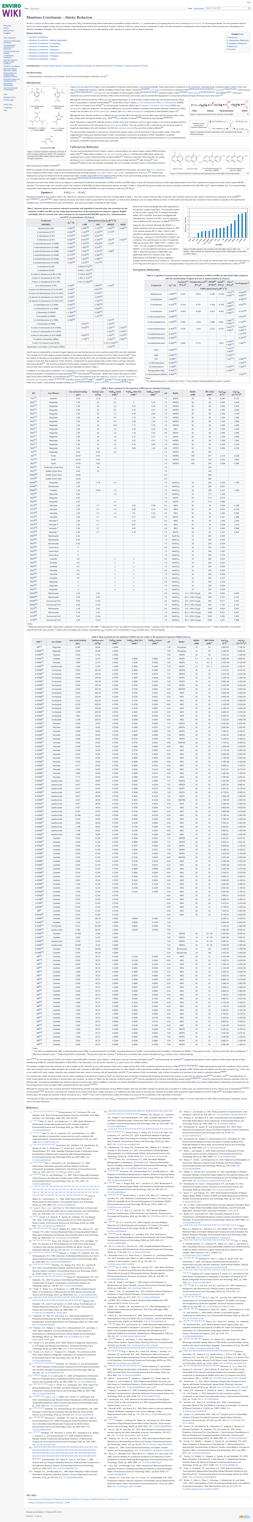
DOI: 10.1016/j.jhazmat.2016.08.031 (82, 1250)
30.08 (148, 1111)
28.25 (85, 1450)
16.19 (57, 1300)
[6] (149, 89)
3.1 (38, 1132)
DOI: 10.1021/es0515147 (51, 1373)
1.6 (51, 1111)
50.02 (120, 1348)
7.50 (85, 1192)
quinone (81, 160)
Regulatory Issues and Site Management (12, 80)
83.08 (223, 1351)
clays (73, 382)
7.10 (72, 1186)
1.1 (38, 1111)
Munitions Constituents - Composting (44, 43)
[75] (232, 292)
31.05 (134, 1129)
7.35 (96, 1189)
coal (128, 154)
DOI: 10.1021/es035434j (42, 1325)
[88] (90, 373)
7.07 (61, 1186)
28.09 (77, 1447)
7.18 (34, 1189)
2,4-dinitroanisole (169, 102)
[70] (112, 178)
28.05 (59, 1447)
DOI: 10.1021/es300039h (222, 1190)
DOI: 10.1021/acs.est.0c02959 (201, 1477)
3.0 (35, 1132)
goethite (113, 377)
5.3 (43, 1162)
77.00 (186, 1270)
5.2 (40, 1162)
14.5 (53, 1276)
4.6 (51, 1144)
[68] (107, 178)
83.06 (214, 1351)
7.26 (63, 1189)
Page (26, 8)
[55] (122, 156)
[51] (171, 117)
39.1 (114, 1234)
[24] (83, 92)
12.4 (50, 1252)
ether (104, 173)
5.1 (38, 1162)
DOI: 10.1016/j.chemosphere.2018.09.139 (200, 1348)
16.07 (68, 1297)
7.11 (75, 1186)
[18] (230, 89)
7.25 (59, 1189)
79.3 (196, 1297)
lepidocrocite (131, 377)
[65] (99, 178)
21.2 (42, 1363)
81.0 (185, 1321)
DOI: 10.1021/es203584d (147, 1297)
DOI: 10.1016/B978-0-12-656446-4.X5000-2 (152, 1450)
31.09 (152, 1129)
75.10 (232, 1240)
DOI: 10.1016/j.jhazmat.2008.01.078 (217, 1306)
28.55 (94, 1456)
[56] (138, 159)
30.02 (120, 1111)
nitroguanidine (76, 108)
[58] (79, 162)
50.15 (114, 1351)
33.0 (110, 1159)
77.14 (185, 1273)
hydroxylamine (138, 111)
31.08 (148, 1129)
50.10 (157, 1348)
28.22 (71, 1450)
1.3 (43, 1111)
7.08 (65, 1186)
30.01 (115, 1111)
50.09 (152, 1348)
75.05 (209, 1240)
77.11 (237, 1270)
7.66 (78, 1195)
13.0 (35, 1264)
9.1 (38, 1216)
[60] (86, 178)
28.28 (34, 1453)
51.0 (110, 1366)
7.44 (63, 1192)
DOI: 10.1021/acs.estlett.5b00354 (156, 1444)
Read (190, 8)
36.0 (110, 1195)
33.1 (114, 1159)
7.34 (93, 1189)
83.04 (204, 1351)
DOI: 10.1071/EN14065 (207, 1399)
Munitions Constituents (38, 37)
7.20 (41, 1189)
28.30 (44, 1453)
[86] (73, 373)
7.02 (42, 1186)
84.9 (218, 1366)
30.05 (134, 1111)
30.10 (157, 1111)
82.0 (185, 1339)
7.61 (59, 1195)
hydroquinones (100, 93)
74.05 (209, 1225)
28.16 (44, 1450)
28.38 (81, 1453)
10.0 (35, 1228)
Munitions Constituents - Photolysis (44, 56)
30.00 (111, 1111)
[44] (230, 92)
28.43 (39, 1456)
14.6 (57, 1276)
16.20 (62, 1300)
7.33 (89, 1189)
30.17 (123, 1114)
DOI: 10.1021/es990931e (84, 1382)
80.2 (192, 1309)
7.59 (52, 1195)
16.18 (53, 1300)
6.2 (40, 1174)
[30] (148, 92)
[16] (210, 89)
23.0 (35, 1384)
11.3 (46, 1240)
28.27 (94, 1450)
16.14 (34, 1300)
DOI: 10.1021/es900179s (223, 1157)
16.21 (67, 1300)
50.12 (166, 1348)
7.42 (56, 1192)
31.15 (114, 1132)
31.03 (125, 1129)
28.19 (57, 1450)
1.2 (40, 1111)
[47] (102, 105)
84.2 (192, 1366)
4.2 (40, 1144)
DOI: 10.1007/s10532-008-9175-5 (130, 1336)
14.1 (39, 1276)
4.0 (35, 1144)
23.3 (46, 1384)
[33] (156, 92)
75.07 (218, 1240)
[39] (205, 92)
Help (5, 110)
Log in (248, 2)
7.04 (50, 1186)
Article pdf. (125, 1405)
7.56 (41, 1195)
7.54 (34, 1195)
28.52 (81, 1456)
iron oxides (155, 90)
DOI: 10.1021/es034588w (198, 1282)
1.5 (49, 1111)
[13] (202, 89)
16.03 (50, 1297)
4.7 (54, 1144)
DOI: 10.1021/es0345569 (70, 1286)
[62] (91, 178)
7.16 (94, 1186)
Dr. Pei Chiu (143, 66)
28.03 (50, 1447)
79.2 (192, 1297)
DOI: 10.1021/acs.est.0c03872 (231, 1363)
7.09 (68, 1186)
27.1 (39, 1432)
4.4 (46, 1144)
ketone (110, 173)
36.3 (121, 1195)
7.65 (74, 1195)
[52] (162, 127)
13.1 (39, 1264)
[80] (36, 474)
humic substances (157, 170)
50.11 (162, 1348)
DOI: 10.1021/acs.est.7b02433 (153, 1156)
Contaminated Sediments (9, 57)
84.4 (200, 1366)
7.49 (82, 1192)
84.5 (204, 1366)
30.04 (129, 1111)
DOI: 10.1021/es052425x (63, 1205)
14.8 (65, 1276)
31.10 (157, 1129)
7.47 (74, 1192)
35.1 (114, 1183)
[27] (91, 92)
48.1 (114, 1324)
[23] (80, 92)
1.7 (54, 1111)
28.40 (90, 1453)
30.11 (162, 1111)
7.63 (67, 1195)
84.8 (215, 1366)
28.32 (53, 1453)
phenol (145, 173)
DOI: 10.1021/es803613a (73, 1349)
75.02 (195, 1240)
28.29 (39, 1453)
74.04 (204, 1225)
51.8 (140, 1366)
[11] (197, 89)
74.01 (191, 1225)
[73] (175, 220)
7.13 (83, 1186)
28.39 (85, 1453)
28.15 (39, 1450)
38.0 (110, 1222)
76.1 (189, 1258)
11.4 (49, 1240)
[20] (235, 89)
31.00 (111, 1129)
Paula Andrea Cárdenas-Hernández (77, 66)
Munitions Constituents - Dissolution (44, 50)
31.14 (109, 1132)
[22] (78, 92)
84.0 (185, 1366)
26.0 (35, 1417)
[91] (200, 1078)
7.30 (78, 1189)
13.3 (46, 1264)
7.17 (98, 1186)
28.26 (90, 1450)
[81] (36, 482)
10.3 (46, 1228)
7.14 (87, 1186)
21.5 (53, 1363)
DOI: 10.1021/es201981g (213, 1148)
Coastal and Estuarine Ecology (12, 52)
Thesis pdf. (232, 1211)
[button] (89, 217)
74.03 (200, 1225)
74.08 (223, 1225)
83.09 (227, 1351)
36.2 (117, 1195)
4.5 (49, 1144)
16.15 (39, 1300)
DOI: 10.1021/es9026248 (132, 1387)
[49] (115, 117)
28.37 (76, 1453)
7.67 (82, 1195)
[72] (38, 199)
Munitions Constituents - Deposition (44, 46)
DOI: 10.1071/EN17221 (192, 1318)
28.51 (76, 1456)
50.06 (139, 1348)
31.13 (171, 1129)
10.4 (50, 1228)
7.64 (70, 1195)
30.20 (137, 1114)
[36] (186, 92)
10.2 (42, 1228)
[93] (43, 1091)
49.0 (110, 1339)
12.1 (39, 1252)
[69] (110, 178)
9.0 (35, 1216)
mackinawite (115, 382)
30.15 (114, 1114)
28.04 (54, 1447)
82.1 (189, 1339)
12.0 (35, 1252)
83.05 (209, 1351)
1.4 (46, 1111)
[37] (200, 92)
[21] (75, 92)
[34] (180, 92)
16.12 (91, 1297)
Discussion (34, 8)
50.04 (129, 1348)
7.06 (57, 1186)
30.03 (125, 1111)
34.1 (114, 1171)
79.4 (200, 1297)
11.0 (35, 1240)
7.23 (52, 1189)
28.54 (90, 1456)
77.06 (214, 1270)
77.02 (195, 1270)
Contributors (8, 108)
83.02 (195, 1351)
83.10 (232, 1351)
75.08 (223, 1240)
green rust (99, 382)
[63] (94, 178)
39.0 (110, 1234)
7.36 (34, 1192)
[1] (107, 76)
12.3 (46, 1252)
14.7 (61, 1276)
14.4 (50, 1276)
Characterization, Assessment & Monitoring (10, 47)
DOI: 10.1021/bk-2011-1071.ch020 (141, 1345)
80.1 (189, 1309)
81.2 (192, 1321)
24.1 (39, 1396)
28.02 (45, 1447)
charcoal (106, 154)
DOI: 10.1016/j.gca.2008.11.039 (65, 1172)
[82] (35, 493)
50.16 (119, 1351)
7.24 (56, 1189)
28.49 (67, 1456)
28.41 (94, 1453)
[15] (207, 89)
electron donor (196, 23)
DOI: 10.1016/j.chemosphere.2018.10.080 (129, 1435)
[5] (147, 89)
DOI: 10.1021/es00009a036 (57, 1262)
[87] (76, 373)
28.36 (71, 1453)
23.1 (39, 1384)
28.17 (48, 1450)
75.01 (191, 1240)
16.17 (48, 1300)
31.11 (162, 1129)
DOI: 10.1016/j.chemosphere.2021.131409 (227, 1378)
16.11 (87, 1297)
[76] (175, 349)
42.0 (110, 1266)
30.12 (166, 1111)
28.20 (62, 1450)
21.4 (50, 1363)
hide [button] (241, 34)
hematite (121, 377)
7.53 (96, 1192)
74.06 (214, 1225)
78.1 (189, 1285)
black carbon (193, 93)
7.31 (82, 1189)
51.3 (121, 1366)
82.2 (192, 1339)
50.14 (109, 1351)
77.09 (227, 1270)
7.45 (67, 1192)
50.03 (125, 1348)
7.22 (48, 1189)
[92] (248, 1088)
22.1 (39, 1375)
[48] (113, 117)
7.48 (78, 1192)
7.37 (37, 1192)
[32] (154, 92)
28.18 (53, 1450)
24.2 (42, 1396)
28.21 (67, 1450)
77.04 (204, 1270)
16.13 (96, 1297)
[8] (191, 89)
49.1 (114, 1339)
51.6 (132, 1366)
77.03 (200, 1270)
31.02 (120, 1129)
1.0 (35, 1111)
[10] (194, 89)
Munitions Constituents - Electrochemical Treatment (50, 53)
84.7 (211, 1366)
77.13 (246, 1270)
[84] (36, 593)
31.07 (143, 1129)
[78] (35, 451)
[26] (88, 92)
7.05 (53, 1186)
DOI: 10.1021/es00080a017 (64, 1468)
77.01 (191, 1270)
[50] (140, 117)
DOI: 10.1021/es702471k (42, 1445)
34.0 (110, 1171)
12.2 (42, 1252)
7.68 (85, 1195)
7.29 (74, 1189)
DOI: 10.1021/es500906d (159, 1426)
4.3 (43, 1144)
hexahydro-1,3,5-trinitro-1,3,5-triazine (155, 105)
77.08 (223, 1270)
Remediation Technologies (8, 84)
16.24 (81, 1300)
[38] (203, 92)
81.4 (200, 1321)
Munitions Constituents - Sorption (43, 59)
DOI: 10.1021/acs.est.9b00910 (125, 1144)
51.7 (136, 1366)
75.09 (227, 1240)
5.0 (35, 1162)
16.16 (44, 1300)
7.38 (41, 1192)
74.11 (237, 1225)
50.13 (171, 1348)
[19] (233, 89)
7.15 (90, 1186)
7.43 (59, 1192)
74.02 (195, 1225)
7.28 (70, 1189)
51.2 (117, 1366)
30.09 (152, 1111)
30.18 (128, 1114)
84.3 (196, 1366)
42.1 (114, 1266)
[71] (115, 178)
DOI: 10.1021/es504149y (56, 1406)
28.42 (34, 1456)
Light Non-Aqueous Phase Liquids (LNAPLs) (11, 62)
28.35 (67, 1453)
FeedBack (7, 33)
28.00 (36, 1447)
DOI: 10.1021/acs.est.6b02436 (61, 1274)
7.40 (48, 1192)
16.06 (64, 1297)
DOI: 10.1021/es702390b (128, 1375)
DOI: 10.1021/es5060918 (42, 1394)
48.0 (110, 1324)
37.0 (110, 1210)
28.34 (62, 1453)
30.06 (139, 1111)
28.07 (68, 1447)
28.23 (76, 1450)
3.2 (40, 1132)
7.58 (48, 1195)
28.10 (82, 1447)
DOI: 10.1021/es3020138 (234, 1438)
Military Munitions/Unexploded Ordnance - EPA (48, 1503)
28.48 (62, 1456)
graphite (118, 154)
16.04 (54, 1297)
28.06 (64, 1447)
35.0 (110, 1183)
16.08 (73, 1297)
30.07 (143, 1111)
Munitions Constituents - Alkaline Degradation (48, 40)
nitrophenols (163, 264)
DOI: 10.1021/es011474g (138, 1252)
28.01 (40, 1447)
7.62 (63, 1195)
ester (116, 173)
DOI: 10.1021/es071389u (223, 1124)
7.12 (79, 1186)
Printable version (10, 97)
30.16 (119, 1114)
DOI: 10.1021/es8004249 (84, 1295)
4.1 (38, 1144)
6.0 (35, 1174)
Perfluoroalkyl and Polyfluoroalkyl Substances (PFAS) (10, 75)
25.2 (42, 1408)
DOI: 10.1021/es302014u (198, 1453)
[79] (35, 455)
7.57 (45, 1195)
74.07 (218, 1225)
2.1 (38, 1120)
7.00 (35, 1186)
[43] (227, 92)
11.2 (42, 1240)
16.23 (76, 1300)
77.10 (232, 1270)
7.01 (39, 1186)
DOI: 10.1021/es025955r (81, 1415)
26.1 (39, 1417)
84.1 (189, 1366)
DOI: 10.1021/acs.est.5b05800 (64, 1238)
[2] (142, 89)
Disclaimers (29, 1516)
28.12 (91, 1447)
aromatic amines (99, 111)
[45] (221, 95)
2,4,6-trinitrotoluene (147, 102)
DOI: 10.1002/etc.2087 (156, 1216)
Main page (7, 25)
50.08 (148, 1348)
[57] (152, 159)
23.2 (42, 1384)
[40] (208, 92)
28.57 (39, 1459)
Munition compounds (35, 23)
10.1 (39, 1228)
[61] (88, 178)
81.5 (204, 1321)
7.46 (70, 1192)
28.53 (85, 1456)
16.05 (59, 1297)
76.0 (185, 1258)
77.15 (189, 1273)
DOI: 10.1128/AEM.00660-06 (133, 1168)
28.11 (87, 1447)
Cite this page (8, 100)
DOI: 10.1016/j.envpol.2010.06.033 (210, 1267)
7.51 (89, 1192)
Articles (6, 28)
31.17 (123, 1132)
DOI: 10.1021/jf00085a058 (70, 1477)
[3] (144, 89)
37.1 (114, 1210)
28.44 (44, 1456)
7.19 (37, 1189)
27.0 (35, 1432)
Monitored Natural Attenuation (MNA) (10, 70)
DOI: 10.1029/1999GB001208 (157, 1414)
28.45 (48, 1456)
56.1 (114, 1420)
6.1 (38, 1174)
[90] (197, 1078)
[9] (192, 89)
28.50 (71, 1456)
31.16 (119, 1132)
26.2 (42, 1417)
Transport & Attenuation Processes (12, 42)
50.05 (134, 1348)
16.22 (71, 1300)
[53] (80, 137)
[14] (205, 89)
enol (99, 173)
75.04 (204, 1240)
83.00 (186, 1351)
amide (121, 173)
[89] (194, 1078)
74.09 (227, 1225)
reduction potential (126, 128)
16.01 (40, 1297)
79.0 (185, 1297)
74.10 (232, 1225)
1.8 (57, 1111)
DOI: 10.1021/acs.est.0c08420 (125, 1363)
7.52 (93, 1192)
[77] (35, 401)
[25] (86, 92)
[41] (211, 92)
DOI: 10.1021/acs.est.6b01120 (205, 1181)
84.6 (207, 1366)
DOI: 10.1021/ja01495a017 (139, 1288)
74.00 (186, 1225)
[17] (213, 89)
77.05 (209, 1270)
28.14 (34, 1450)
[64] (96, 178)
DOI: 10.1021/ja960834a (154, 1321)
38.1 (114, 1222)
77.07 (218, 1270)
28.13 (96, 1447)
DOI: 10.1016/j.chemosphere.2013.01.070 (69, 1214)
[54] (81, 153)
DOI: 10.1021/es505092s (206, 1238)
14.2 (42, 1276)
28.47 (57, 1456)
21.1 (39, 1363)
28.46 (53, 1456)
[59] (149, 172)
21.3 (46, 1363)
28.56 (34, 1459)
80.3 (196, 1309)
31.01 (115, 1129)
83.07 (218, 1351)
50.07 (143, 1348)
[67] (104, 178)
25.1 (39, 1408)
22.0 (35, 1375)
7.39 (45, 1192)
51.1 (114, 1366)
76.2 (192, 1258)
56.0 (110, 1420)
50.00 (111, 1348)
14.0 (35, 1276)
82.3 (196, 1339)
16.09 (77, 1297)
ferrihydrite (30, 380)
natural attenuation (212, 96)
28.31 (48, 1453)
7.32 (85, 1189)
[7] (189, 89)
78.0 (185, 1285)
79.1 (189, 1297)
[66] (102, 178)
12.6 (57, 1252)
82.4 (200, 1339)
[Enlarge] (65, 151)
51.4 (125, 1366)
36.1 (114, 1195)
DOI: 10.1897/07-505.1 (47, 1142)
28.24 (81, 1450)
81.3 (196, 1321)
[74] (178, 220)
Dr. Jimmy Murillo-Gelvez (50, 66)
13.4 (50, 1264)
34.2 (117, 1171)
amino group (115, 125)
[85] (43, 363)
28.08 (73, 1447)
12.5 (53, 1252)
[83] (35, 505)
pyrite (28, 1059)
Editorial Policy (9, 31)
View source (198, 8)
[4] (145, 89)
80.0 (185, 1309)
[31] (151, 92)
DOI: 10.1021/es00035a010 (119, 1180)
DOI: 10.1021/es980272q (148, 1462)
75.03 (200, 1240)
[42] (213, 92)
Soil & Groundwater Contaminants (11, 89)
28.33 (57, 1453)
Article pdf (61, 1313)
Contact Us (38, 1516)
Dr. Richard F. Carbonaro (123, 66)
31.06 (139, 1129)
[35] (183, 92)
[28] (143, 92)
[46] (110, 102)
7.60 (56, 1195)
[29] (146, 92)
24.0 (35, 1396)
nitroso (124, 111)
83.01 (191, 1351)
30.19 (132, 1114)
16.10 (82, 1297)
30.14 (109, 1114)
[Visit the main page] (11, 10)
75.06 (214, 1240)
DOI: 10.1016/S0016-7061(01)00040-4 (228, 1115)
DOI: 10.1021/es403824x (225, 1465)
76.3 (196, 1258)
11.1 (38, 1240)
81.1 (189, 1321)
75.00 (186, 1240)
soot (112, 154)
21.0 (35, 1363)
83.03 (200, 1351)
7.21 (45, 1189)
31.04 (129, 1129)
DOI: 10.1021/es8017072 (147, 1396)
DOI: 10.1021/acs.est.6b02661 (50, 1226)
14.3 (46, 1276)
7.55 (37, 1195)
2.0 (35, 1120)
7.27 (67, 1189)
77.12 (241, 1270)
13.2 (42, 1264)
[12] (200, 89)
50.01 (115, 1348)
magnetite (219, 90)
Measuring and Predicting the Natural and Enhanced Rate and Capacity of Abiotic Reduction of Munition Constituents (78, 1499)
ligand (106, 355)
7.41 (52, 1192)
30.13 (171, 1111)
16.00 (36, 1297)
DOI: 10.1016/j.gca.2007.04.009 (126, 1486)
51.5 (128, 1366)
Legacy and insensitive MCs (81, 87)
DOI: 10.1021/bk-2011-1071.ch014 (231, 1387)
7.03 (46, 1186)
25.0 (35, 1408)
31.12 (166, 1129)
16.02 (45, 1297)
